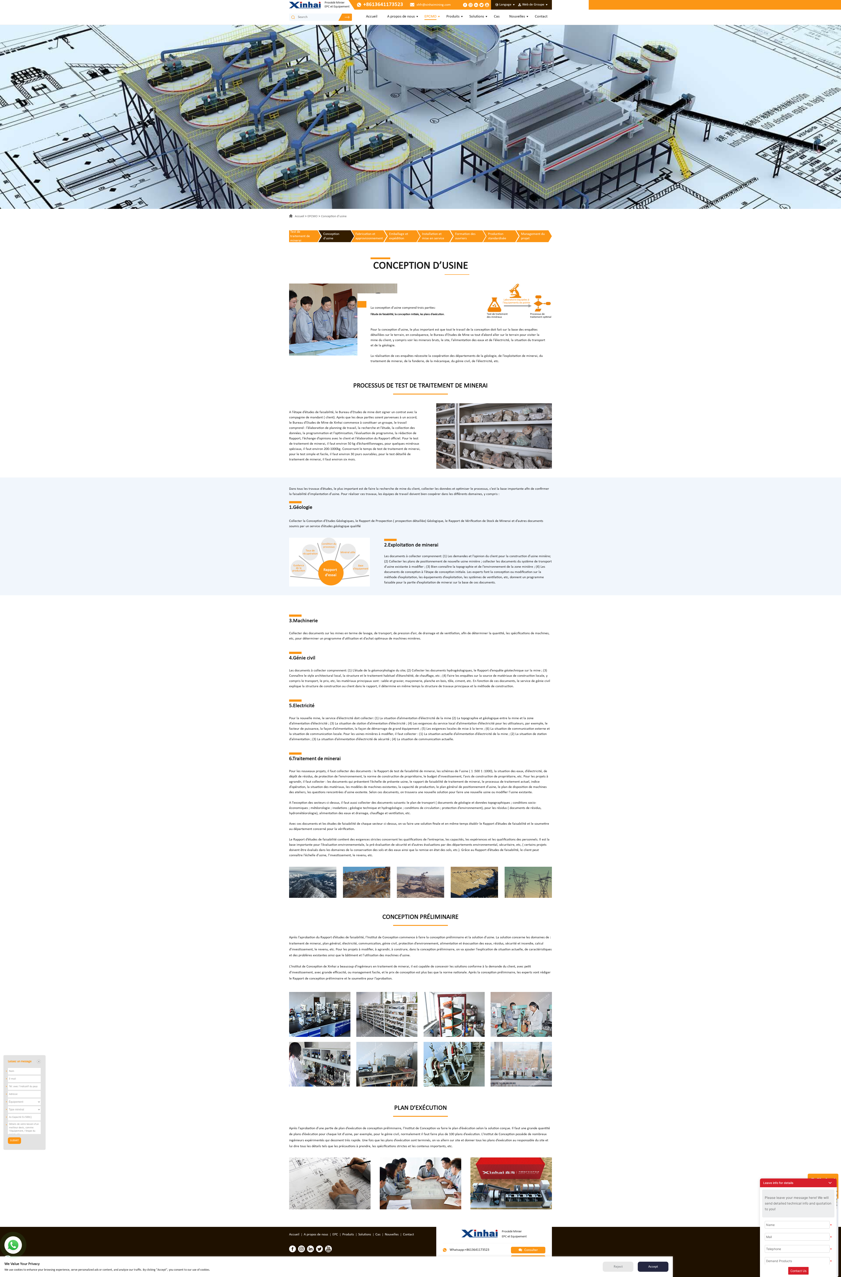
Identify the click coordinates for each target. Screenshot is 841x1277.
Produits (452, 16)
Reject (618, 1266)
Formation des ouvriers (465, 236)
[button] (798, 1182)
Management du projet (533, 236)
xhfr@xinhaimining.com (434, 5)
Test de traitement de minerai (300, 236)
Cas (497, 16)
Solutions (476, 16)
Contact (541, 16)
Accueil (371, 16)
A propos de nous (401, 16)
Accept (653, 1266)
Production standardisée (497, 236)
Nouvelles (517, 16)
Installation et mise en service (433, 236)
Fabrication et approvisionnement (369, 236)
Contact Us (798, 1271)
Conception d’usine (333, 216)
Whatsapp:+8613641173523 (469, 1250)
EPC (335, 1234)
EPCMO (430, 16)
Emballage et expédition (398, 236)
